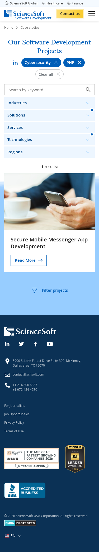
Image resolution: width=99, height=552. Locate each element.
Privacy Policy (14, 422)
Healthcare (54, 3)
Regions (14, 152)
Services (15, 127)
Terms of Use (14, 431)
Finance (77, 3)
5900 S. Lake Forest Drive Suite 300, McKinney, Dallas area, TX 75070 (47, 362)
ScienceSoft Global (23, 3)
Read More (25, 260)
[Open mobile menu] (91, 13)
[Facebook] (36, 343)
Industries (17, 102)
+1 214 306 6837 (25, 385)
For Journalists (14, 405)
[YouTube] (50, 343)
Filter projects (55, 290)
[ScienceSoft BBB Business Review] (24, 490)
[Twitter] (21, 343)
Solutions (16, 115)
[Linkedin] (7, 343)
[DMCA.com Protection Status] (20, 525)
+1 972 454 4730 (25, 389)
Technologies (19, 139)
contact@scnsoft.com (28, 374)
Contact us (70, 13)
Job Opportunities (17, 414)
